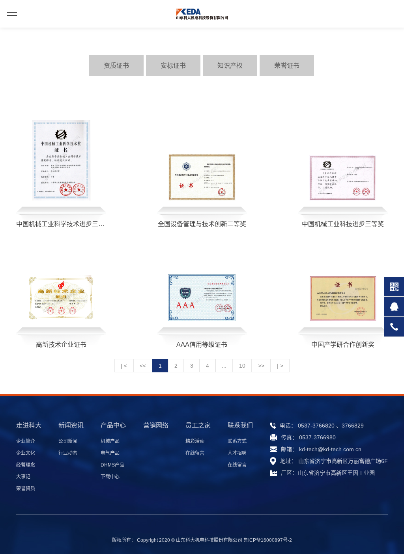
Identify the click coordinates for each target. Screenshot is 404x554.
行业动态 (67, 453)
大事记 (23, 477)
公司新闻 (67, 441)
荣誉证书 (286, 65)
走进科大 (28, 425)
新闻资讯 (71, 425)
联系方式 (237, 441)
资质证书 (116, 65)
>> (261, 366)
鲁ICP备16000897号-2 (267, 540)
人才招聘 (237, 453)
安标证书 (173, 65)
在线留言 (194, 453)
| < (124, 366)
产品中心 (113, 425)
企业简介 (25, 441)
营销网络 (155, 425)
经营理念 (25, 465)
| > (280, 366)
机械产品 (110, 441)
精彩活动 (194, 441)
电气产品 (110, 453)
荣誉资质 (25, 488)
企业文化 (25, 453)
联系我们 (240, 425)
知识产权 (230, 65)
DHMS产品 (112, 465)
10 (242, 366)
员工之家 (198, 425)
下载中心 (110, 477)
